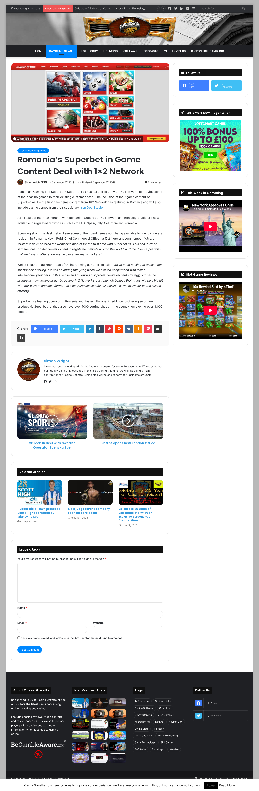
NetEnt (159, 721)
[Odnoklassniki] (138, 329)
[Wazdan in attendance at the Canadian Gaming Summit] (99, 747)
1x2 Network (142, 701)
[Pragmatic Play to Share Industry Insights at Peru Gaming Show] (117, 747)
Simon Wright (33, 182)
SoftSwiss (140, 749)
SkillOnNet (167, 742)
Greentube (165, 708)
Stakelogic (158, 749)
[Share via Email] (158, 329)
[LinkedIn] (90, 329)
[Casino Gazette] (130, 29)
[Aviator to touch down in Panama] (99, 758)
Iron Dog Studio (91, 207)
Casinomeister (163, 701)
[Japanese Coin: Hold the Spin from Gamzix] (117, 735)
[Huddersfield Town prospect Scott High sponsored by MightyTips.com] (39, 492)
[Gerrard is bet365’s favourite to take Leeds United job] (80, 735)
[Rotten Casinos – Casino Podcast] (117, 702)
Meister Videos (175, 51)
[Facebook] (46, 381)
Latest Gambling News (33, 150)
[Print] (21, 338)
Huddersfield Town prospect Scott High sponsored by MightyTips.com (38, 513)
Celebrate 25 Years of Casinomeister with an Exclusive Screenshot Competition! (125, 8)
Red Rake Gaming (168, 735)
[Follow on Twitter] (42, 182)
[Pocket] (148, 329)
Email (22, 622)
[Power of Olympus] (80, 758)
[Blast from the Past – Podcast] (99, 713)
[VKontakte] (129, 329)
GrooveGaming (143, 714)
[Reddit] (119, 329)
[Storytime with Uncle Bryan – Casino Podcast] (80, 713)
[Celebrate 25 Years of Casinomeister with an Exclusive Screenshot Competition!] (141, 492)
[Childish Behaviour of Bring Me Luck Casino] (117, 713)
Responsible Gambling (207, 51)
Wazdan (174, 749)
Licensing (110, 51)
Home (39, 51)
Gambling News (60, 51)
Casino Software (144, 708)
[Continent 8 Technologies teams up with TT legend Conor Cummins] (117, 758)
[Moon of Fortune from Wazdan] (99, 735)
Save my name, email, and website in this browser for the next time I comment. (72, 638)
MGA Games (164, 714)
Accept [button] (211, 785)
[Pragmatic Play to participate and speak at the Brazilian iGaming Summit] (117, 724)
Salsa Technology (145, 742)
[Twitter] (51, 381)
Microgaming (142, 721)
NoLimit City (176, 721)
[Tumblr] (100, 329)
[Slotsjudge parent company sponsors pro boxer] (90, 492)
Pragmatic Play (143, 735)
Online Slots (141, 728)
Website (98, 622)
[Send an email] (45, 182)
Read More (227, 785)
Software (130, 51)
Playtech (159, 728)
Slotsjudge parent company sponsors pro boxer (89, 511)
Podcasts (151, 51)
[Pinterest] (109, 329)
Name (22, 607)
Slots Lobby (89, 51)
